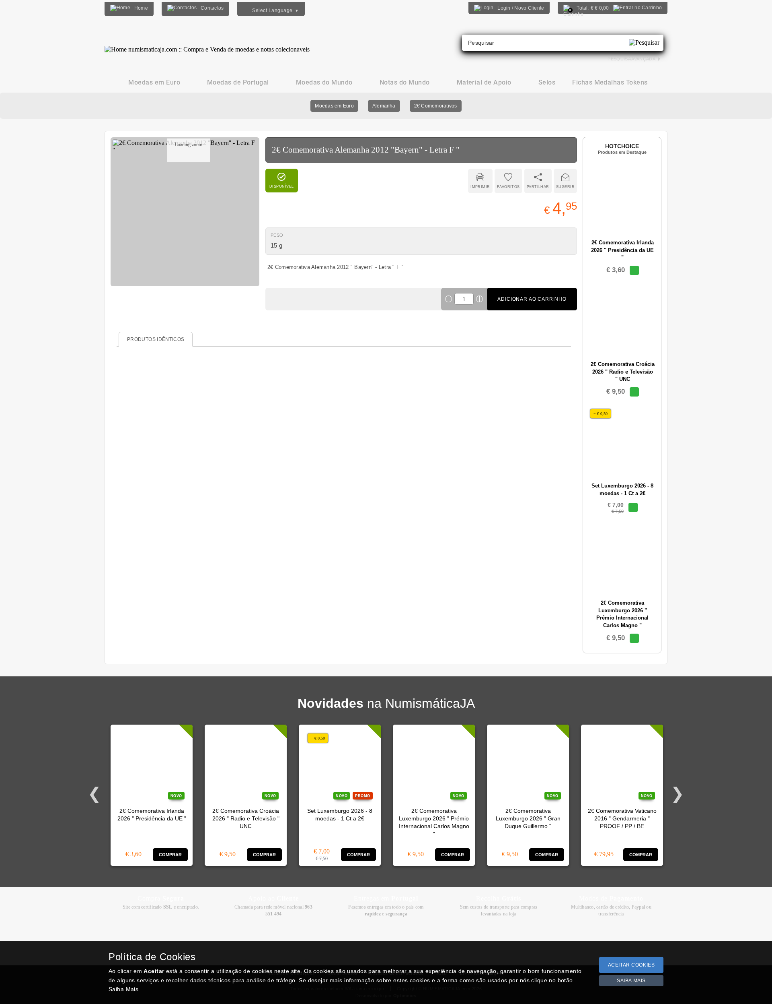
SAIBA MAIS (631, 980)
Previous (94, 794)
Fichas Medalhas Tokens (610, 82)
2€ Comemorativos (435, 106)
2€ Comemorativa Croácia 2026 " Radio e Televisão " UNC (245, 819)
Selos (546, 82)
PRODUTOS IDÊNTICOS (155, 339)
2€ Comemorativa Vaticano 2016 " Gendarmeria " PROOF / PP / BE (622, 819)
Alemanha (384, 106)
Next (677, 794)
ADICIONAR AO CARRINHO (532, 299)
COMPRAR (170, 854)
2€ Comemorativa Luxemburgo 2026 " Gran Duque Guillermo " (528, 819)
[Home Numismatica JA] (207, 43)
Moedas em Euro (334, 106)
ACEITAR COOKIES (631, 965)
